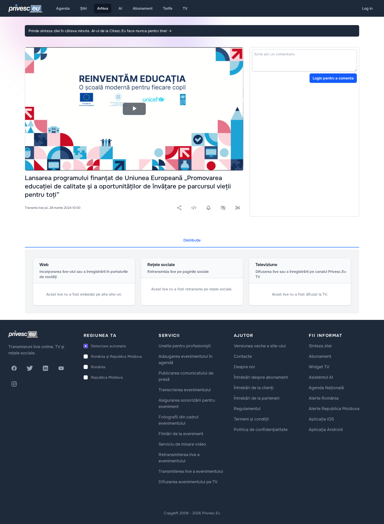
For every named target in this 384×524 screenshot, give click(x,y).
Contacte (243, 356)
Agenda (63, 8)
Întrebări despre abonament (261, 377)
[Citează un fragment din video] (237, 208)
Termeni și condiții (251, 419)
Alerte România (324, 398)
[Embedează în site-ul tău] (194, 208)
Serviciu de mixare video (182, 444)
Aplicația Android (326, 429)
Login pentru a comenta (333, 78)
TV (185, 8)
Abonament (143, 8)
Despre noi (244, 367)
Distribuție (192, 240)
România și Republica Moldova (116, 356)
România (98, 367)
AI (120, 8)
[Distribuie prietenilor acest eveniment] (179, 208)
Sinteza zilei (320, 346)
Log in (367, 8)
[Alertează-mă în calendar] (208, 208)
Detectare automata (108, 346)
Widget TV (319, 367)
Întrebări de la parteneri (257, 398)
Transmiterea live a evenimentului (191, 471)
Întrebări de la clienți (254, 387)
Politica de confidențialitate (261, 429)
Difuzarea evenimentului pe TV (188, 482)
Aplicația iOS (321, 419)
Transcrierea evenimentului (185, 390)
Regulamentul (247, 408)
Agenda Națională (326, 387)
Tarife (167, 8)
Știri (83, 8)
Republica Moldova (107, 377)
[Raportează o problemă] (223, 208)
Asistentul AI (321, 377)
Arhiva (102, 8)
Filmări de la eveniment (181, 433)
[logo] (23, 334)
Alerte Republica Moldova (334, 408)
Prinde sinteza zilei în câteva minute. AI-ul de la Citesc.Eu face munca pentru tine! (100, 30)
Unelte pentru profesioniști (185, 346)
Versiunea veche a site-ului (260, 346)
